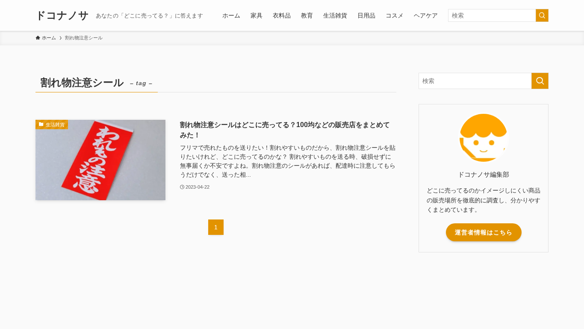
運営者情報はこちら (484, 232)
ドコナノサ (62, 15)
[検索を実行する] (542, 15)
